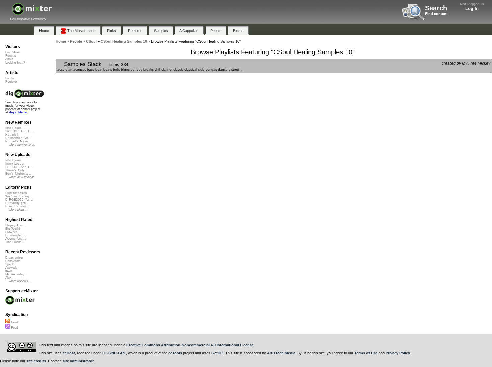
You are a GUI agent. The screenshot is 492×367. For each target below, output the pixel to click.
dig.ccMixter (18, 112)
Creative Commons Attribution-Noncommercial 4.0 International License (190, 345)
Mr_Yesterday (14, 274)
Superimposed (16, 193)
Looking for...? (15, 62)
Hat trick (12, 134)
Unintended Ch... (18, 138)
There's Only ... (17, 170)
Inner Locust (15, 163)
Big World (12, 228)
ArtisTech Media (281, 353)
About (9, 59)
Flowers (11, 232)
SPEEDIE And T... (19, 131)
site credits (36, 361)
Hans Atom (13, 261)
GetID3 (217, 353)
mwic (9, 271)
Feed (14, 322)
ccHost (69, 353)
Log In (472, 8)
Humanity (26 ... (17, 203)
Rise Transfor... (17, 206)
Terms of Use (366, 353)
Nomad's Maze (16, 141)
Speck (9, 264)
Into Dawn (13, 128)
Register (11, 81)
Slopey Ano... (15, 225)
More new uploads (22, 177)
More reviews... (20, 281)
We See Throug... (18, 196)
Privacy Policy (398, 353)
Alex (8, 277)
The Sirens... (15, 242)
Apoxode (11, 267)
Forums (10, 55)
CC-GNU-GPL (114, 353)
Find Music (13, 52)
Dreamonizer (14, 257)
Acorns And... (15, 238)
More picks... (18, 209)
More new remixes (22, 144)
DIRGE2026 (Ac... (19, 199)
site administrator (78, 361)
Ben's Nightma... (18, 173)
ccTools (175, 353)
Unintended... (15, 235)
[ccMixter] (32, 12)
